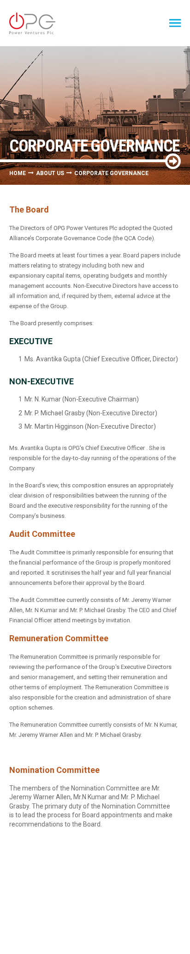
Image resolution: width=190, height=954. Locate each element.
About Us (50, 173)
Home (17, 173)
